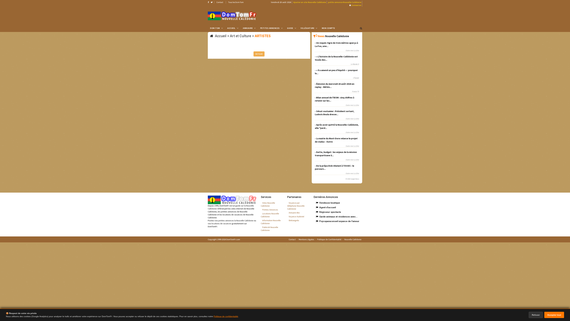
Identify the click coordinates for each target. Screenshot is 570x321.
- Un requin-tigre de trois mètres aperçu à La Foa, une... (336, 44)
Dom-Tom (215, 28)
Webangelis (294, 220)
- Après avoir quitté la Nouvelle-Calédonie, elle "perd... (337, 126)
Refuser (536, 315)
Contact (219, 2)
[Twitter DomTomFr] (212, 2)
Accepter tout (554, 315)
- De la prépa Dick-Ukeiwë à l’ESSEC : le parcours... (334, 167)
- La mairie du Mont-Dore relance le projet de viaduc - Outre (336, 140)
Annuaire (248, 28)
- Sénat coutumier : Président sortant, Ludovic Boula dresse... (334, 113)
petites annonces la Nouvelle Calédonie (235, 220)
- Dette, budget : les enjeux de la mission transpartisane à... (336, 154)
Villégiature (307, 28)
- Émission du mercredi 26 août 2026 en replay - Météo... (334, 85)
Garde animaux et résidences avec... (338, 216)
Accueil (231, 28)
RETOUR (259, 54)
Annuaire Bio (294, 212)
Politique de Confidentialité (329, 239)
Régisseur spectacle (330, 212)
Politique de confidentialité (226, 316)
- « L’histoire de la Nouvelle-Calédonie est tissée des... (336, 58)
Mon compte (328, 28)
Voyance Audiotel (296, 216)
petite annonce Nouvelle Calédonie (344, 2)
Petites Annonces (270, 28)
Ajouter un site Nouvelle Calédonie (309, 2)
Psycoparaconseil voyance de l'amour (339, 221)
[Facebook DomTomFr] (208, 2)
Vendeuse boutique (329, 203)
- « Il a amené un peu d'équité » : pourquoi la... (336, 72)
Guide (290, 28)
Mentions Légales (306, 239)
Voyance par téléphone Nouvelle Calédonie (296, 206)
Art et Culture (240, 36)
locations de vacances (221, 223)
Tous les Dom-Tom (236, 2)
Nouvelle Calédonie (352, 239)
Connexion (356, 5)
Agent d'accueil (327, 207)
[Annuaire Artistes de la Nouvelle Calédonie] (232, 16)
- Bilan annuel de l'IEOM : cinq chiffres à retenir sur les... (334, 99)
